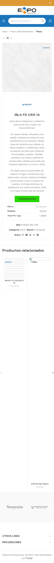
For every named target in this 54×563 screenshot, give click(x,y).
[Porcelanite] (39, 507)
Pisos (39, 31)
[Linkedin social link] (30, 235)
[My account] (50, 21)
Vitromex (40, 487)
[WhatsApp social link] (34, 235)
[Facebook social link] (23, 235)
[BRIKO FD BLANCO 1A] (14, 267)
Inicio (4, 31)
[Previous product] (4, 38)
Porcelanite (41, 206)
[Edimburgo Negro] (39, 369)
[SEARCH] (42, 21)
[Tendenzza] (14, 507)
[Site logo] (27, 10)
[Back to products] (7, 38)
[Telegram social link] (38, 235)
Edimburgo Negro (40, 484)
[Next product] (11, 38)
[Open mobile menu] (4, 21)
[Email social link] (26, 235)
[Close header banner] (50, 3)
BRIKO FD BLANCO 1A (14, 281)
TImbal (29, 558)
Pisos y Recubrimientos (21, 31)
